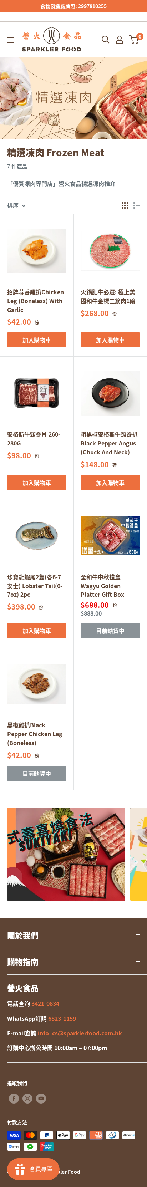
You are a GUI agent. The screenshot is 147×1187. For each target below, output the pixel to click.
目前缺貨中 (110, 630)
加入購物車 (36, 340)
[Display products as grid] (125, 205)
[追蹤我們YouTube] (41, 1098)
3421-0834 (45, 1003)
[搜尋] (106, 40)
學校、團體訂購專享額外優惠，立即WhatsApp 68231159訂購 (76, 10)
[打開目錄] (10, 40)
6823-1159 (62, 1018)
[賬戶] (119, 40)
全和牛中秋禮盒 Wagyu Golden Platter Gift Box (102, 585)
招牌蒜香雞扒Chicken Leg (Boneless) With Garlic (35, 300)
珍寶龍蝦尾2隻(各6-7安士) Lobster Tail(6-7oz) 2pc (34, 585)
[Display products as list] (136, 205)
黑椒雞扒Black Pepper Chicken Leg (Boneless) (34, 733)
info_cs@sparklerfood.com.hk (80, 1033)
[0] (134, 39)
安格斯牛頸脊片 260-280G (33, 438)
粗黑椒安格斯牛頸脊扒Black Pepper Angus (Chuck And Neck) (109, 443)
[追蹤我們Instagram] (27, 1098)
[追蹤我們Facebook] (14, 1098)
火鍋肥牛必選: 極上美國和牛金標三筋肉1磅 (108, 296)
